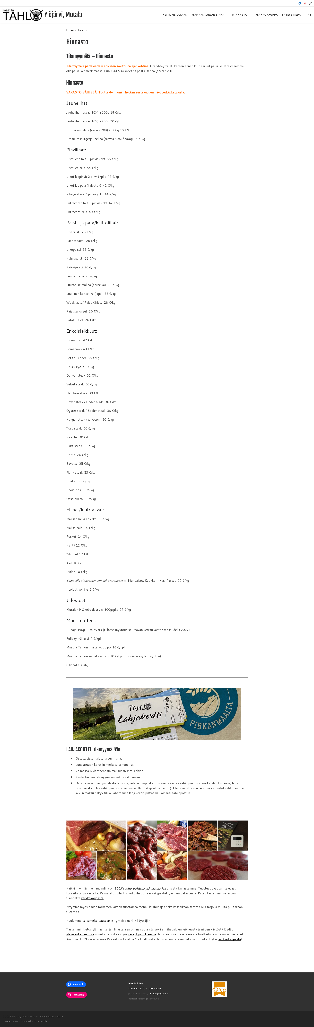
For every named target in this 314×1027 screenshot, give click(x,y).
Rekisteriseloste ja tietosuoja (143, 998)
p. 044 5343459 (137, 993)
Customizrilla (40, 1021)
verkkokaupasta (173, 92)
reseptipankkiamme (142, 934)
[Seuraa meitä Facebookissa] (299, 3)
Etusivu (70, 30)
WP (17, 1021)
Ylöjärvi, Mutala (21, 1016)
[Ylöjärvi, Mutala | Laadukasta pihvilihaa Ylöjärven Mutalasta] (22, 14)
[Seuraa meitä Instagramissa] (305, 3)
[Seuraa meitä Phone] (310, 3)
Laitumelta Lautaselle (97, 920)
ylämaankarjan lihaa (80, 934)
